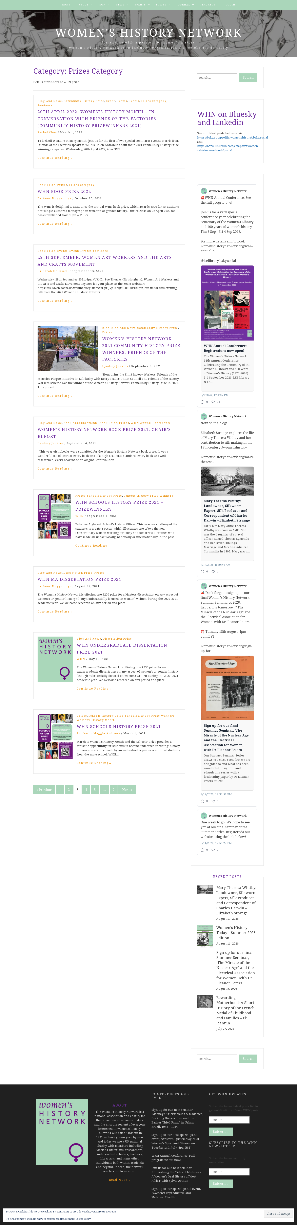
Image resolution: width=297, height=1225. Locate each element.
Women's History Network (148, 32)
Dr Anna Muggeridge (55, 198)
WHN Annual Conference (151, 422)
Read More (120, 1179)
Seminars (45, 105)
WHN (79, 515)
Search (248, 77)
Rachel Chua (47, 132)
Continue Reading (55, 157)
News (120, 4)
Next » (127, 790)
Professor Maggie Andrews (98, 733)
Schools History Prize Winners (148, 495)
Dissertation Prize (78, 572)
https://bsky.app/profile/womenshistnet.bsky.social (232, 137)
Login (230, 4)
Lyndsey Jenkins (115, 366)
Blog (106, 327)
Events (140, 4)
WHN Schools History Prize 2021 (119, 726)
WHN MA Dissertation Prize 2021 (79, 579)
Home (66, 4)
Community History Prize (83, 101)
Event (110, 101)
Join (102, 4)
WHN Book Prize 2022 (64, 191)
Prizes (161, 4)
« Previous (44, 790)
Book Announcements (80, 422)
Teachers (208, 4)
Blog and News (50, 101)
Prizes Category (153, 101)
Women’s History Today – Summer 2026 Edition (236, 933)
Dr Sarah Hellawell (53, 271)
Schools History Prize (104, 495)
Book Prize (47, 184)
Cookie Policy (83, 1219)
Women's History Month (96, 719)
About (84, 4)
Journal (183, 4)
